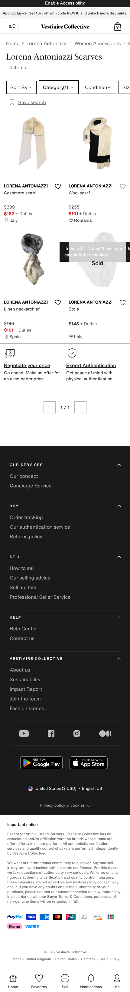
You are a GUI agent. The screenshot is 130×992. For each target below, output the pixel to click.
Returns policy (26, 536)
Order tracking (26, 517)
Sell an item (23, 587)
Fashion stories (27, 708)
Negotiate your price (27, 365)
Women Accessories (98, 43)
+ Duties (23, 213)
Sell (15, 557)
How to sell (22, 568)
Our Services (26, 465)
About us (20, 669)
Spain (104, 959)
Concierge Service (31, 485)
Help (15, 617)
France (16, 959)
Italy (116, 959)
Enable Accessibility (65, 3)
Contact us (22, 638)
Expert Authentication (91, 365)
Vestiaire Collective (36, 658)
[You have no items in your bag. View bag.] (117, 26)
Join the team (25, 698)
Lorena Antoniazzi (46, 43)
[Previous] (50, 407)
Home (12, 43)
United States (66, 959)
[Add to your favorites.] (57, 186)
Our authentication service (40, 526)
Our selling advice (30, 577)
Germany (88, 959)
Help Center (23, 628)
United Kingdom (38, 959)
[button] (117, 26)
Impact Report (26, 689)
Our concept (24, 476)
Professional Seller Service (40, 597)
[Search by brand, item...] (12, 26)
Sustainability (25, 679)
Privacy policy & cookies (62, 805)
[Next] (80, 407)
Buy (14, 506)
